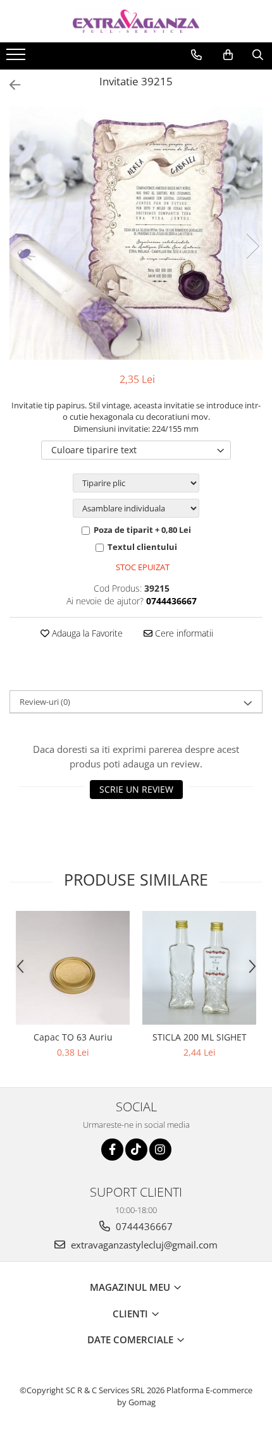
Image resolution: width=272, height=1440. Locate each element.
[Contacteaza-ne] (196, 55)
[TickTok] (136, 1149)
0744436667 (143, 1226)
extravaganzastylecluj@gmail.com (143, 1244)
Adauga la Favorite (86, 633)
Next (252, 246)
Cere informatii (182, 633)
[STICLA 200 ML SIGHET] (199, 968)
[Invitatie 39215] (136, 233)
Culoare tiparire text (94, 450)
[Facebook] (112, 1149)
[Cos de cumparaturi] (228, 55)
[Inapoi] (9, 85)
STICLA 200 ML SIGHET (199, 1037)
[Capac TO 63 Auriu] (73, 968)
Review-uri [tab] (45, 701)
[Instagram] (160, 1149)
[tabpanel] (136, 233)
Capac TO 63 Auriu (73, 1037)
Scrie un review (136, 789)
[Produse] (17, 58)
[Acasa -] (136, 21)
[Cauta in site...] (258, 55)
